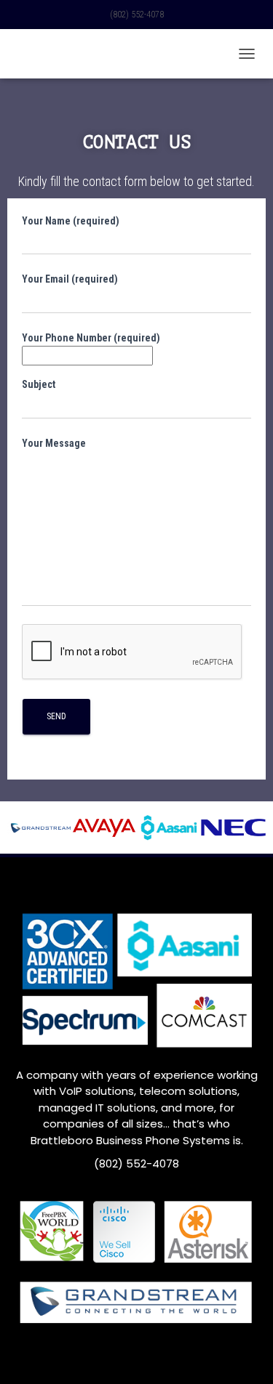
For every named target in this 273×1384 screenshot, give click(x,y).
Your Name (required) (70, 221)
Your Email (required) (70, 279)
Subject (38, 384)
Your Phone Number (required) (91, 338)
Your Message (54, 443)
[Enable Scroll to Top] (244, 1355)
